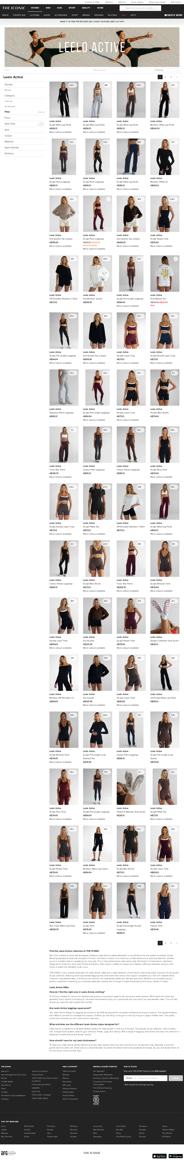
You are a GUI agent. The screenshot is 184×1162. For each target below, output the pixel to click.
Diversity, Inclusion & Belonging (106, 1078)
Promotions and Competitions (13, 1095)
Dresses (142, 1137)
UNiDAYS (36, 1088)
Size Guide (67, 1082)
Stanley (50, 1130)
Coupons (5, 1099)
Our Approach (99, 1071)
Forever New (52, 1137)
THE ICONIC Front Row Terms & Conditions (45, 1079)
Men (48, 8)
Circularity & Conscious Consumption (102, 1083)
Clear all (41, 112)
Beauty (86, 8)
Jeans (164, 1126)
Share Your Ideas (156, 2)
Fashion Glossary (70, 1089)
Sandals (142, 1130)
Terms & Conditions (40, 1071)
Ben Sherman (6, 1137)
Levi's (3, 1126)
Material (9, 141)
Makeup (4, 1133)
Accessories (10, 106)
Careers (4, 1092)
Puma (118, 1133)
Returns (121, 2)
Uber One (36, 1091)
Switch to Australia (70, 1099)
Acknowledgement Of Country (13, 1075)
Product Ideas (68, 1092)
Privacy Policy (37, 1075)
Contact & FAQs (92, 2)
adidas (4, 1130)
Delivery (109, 2)
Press (3, 1089)
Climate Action (99, 1091)
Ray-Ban (119, 1130)
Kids (59, 8)
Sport (72, 8)
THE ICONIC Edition (40, 1098)
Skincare (73, 1130)
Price (7, 117)
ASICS (141, 1133)
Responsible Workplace (103, 1075)
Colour (8, 135)
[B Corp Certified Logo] (107, 1100)
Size (7, 130)
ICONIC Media (7, 1082)
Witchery (73, 1126)
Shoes (26, 1137)
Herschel (73, 1133)
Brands (4, 1078)
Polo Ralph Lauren (123, 1137)
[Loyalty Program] (174, 15)
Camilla (27, 1130)
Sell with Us (6, 1085)
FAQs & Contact (69, 1071)
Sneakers (143, 1126)
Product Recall (68, 1095)
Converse (51, 1126)
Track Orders (137, 2)
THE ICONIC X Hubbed (41, 1095)
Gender (9, 84)
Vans (49, 1133)
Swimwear (97, 1137)
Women (35, 8)
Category (10, 95)
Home (100, 8)
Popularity (159, 70)
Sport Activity (12, 147)
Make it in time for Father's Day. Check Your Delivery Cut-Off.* (92, 21)
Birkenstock (29, 1126)
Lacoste (73, 1137)
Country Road (30, 1133)
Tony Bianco (167, 1133)
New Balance (98, 1130)
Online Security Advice (41, 1085)
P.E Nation (166, 1137)
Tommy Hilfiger (168, 1130)
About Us (5, 1071)
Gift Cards (175, 2)
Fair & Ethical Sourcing (102, 1088)
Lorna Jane (97, 1126)
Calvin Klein (121, 1126)
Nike (95, 1133)
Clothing (8, 101)
